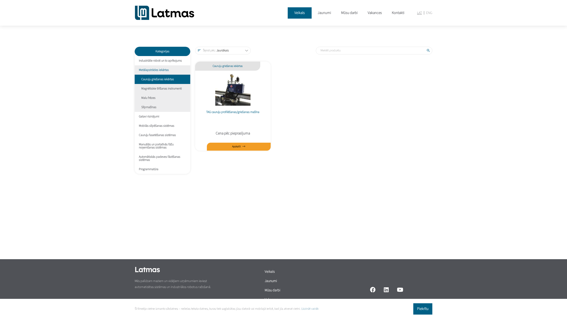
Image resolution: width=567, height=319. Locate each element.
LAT (419, 13)
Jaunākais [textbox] (216, 50)
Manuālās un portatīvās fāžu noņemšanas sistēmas (156, 146)
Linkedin (386, 289)
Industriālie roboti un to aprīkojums (160, 60)
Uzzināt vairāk (309, 309)
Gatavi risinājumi (149, 116)
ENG (429, 13)
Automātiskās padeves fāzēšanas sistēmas (159, 158)
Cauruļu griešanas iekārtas (157, 79)
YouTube (400, 289)
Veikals (299, 13)
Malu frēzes (148, 98)
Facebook (373, 289)
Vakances (375, 13)
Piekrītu (423, 308)
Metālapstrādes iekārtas (154, 70)
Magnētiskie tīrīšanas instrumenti (161, 88)
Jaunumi (324, 13)
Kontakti (398, 13)
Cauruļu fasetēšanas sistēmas (157, 135)
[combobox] (223, 50)
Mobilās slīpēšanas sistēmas (156, 126)
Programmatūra (148, 169)
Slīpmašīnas (148, 107)
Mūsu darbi (349, 13)
